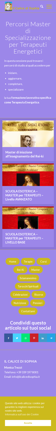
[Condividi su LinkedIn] (42, 337)
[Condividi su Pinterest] (34, 337)
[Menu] (47, 6)
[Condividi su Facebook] (8, 337)
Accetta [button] (28, 423)
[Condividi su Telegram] (51, 337)
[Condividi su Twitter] (17, 337)
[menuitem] (40, 6)
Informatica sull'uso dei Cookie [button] (22, 414)
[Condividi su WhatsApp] (25, 337)
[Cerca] (40, 6)
